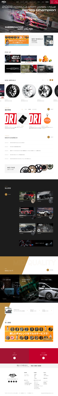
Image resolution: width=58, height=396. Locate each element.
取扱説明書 (45, 382)
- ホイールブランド (26, 374)
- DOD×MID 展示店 (36, 387)
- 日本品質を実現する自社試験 (27, 383)
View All (52, 109)
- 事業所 (35, 375)
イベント (26, 109)
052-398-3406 (36, 366)
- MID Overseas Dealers (37, 388)
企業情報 (35, 372)
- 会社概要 (35, 374)
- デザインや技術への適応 (27, 384)
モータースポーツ (34, 109)
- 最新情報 (45, 374)
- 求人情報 (35, 378)
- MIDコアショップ (36, 383)
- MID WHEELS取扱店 (36, 384)
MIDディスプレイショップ (37, 380)
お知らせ (45, 372)
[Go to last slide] (50, 80)
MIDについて (26, 380)
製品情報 (29, 109)
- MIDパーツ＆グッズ (26, 375)
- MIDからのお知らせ (46, 375)
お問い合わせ (45, 378)
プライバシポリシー (46, 381)
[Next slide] (52, 80)
